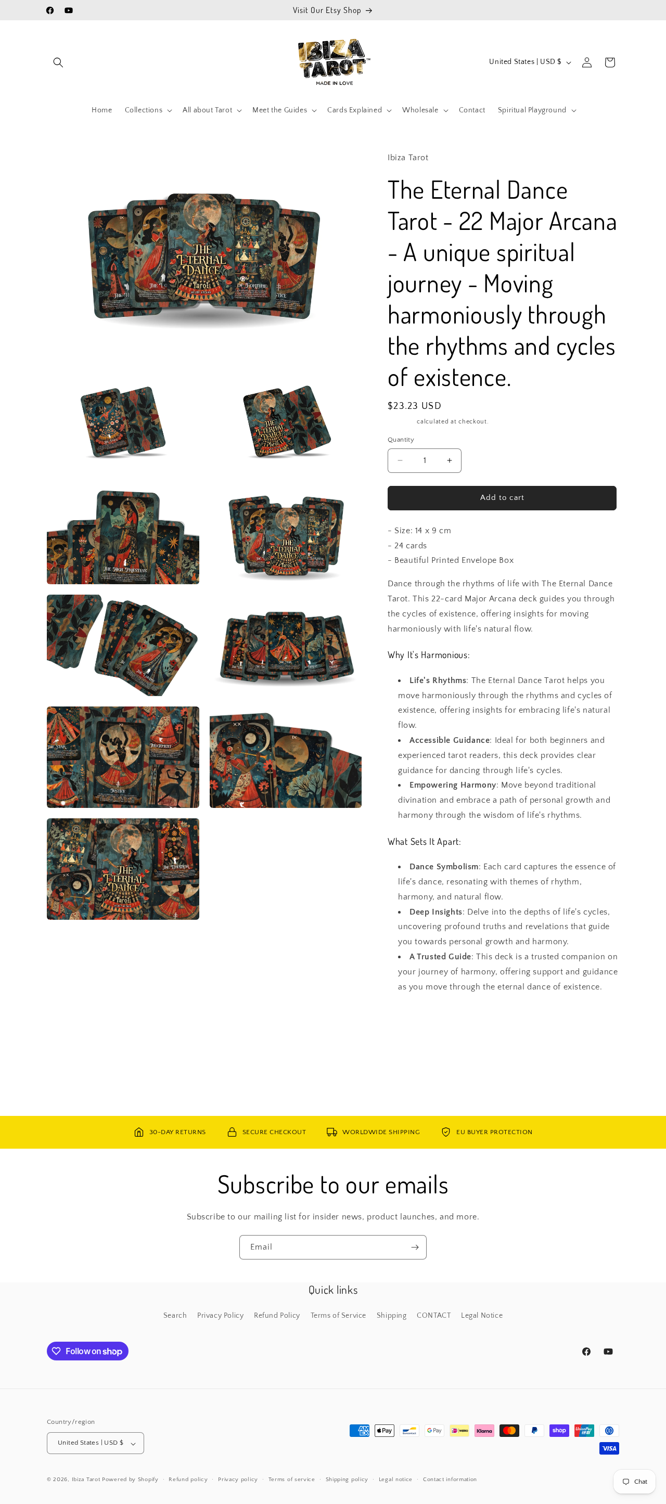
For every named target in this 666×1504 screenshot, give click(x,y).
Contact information (450, 1479)
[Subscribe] (414, 1247)
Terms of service (291, 1479)
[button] (58, 62)
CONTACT (434, 1316)
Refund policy (188, 1479)
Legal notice (396, 1479)
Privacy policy (238, 1479)
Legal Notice (482, 1316)
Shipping (401, 421)
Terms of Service (339, 1316)
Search (175, 1316)
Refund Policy (277, 1316)
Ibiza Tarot (86, 1480)
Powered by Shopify (130, 1480)
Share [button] (408, 1018)
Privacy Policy (220, 1316)
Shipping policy (347, 1479)
